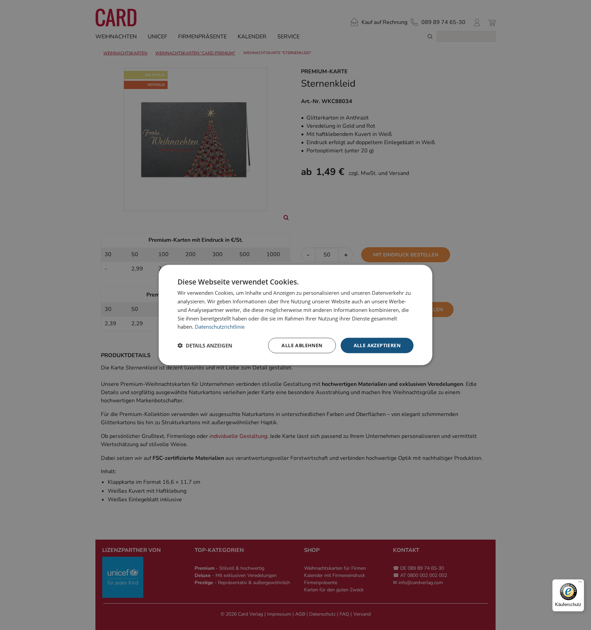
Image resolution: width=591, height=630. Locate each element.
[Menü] (580, 583)
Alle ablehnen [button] (301, 345)
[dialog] (295, 315)
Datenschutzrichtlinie (220, 326)
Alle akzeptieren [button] (377, 345)
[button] (205, 345)
